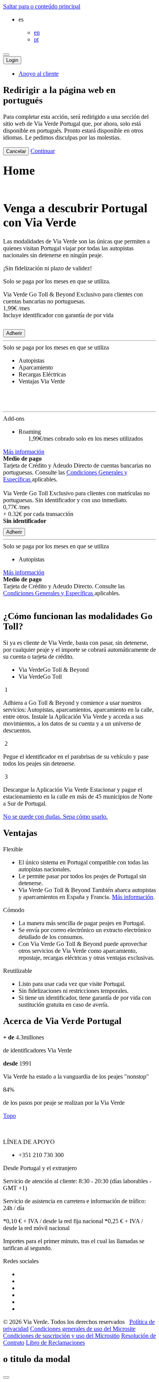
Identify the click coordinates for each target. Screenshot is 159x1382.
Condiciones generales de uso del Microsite (82, 1328)
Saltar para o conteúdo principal (41, 6)
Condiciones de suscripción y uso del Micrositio (61, 1335)
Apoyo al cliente (39, 73)
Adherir (14, 333)
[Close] (6, 1377)
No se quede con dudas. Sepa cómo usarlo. (55, 816)
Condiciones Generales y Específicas (49, 593)
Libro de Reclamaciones (55, 1342)
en (37, 32)
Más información (23, 451)
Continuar (42, 151)
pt (36, 39)
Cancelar (16, 151)
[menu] (6, 54)
